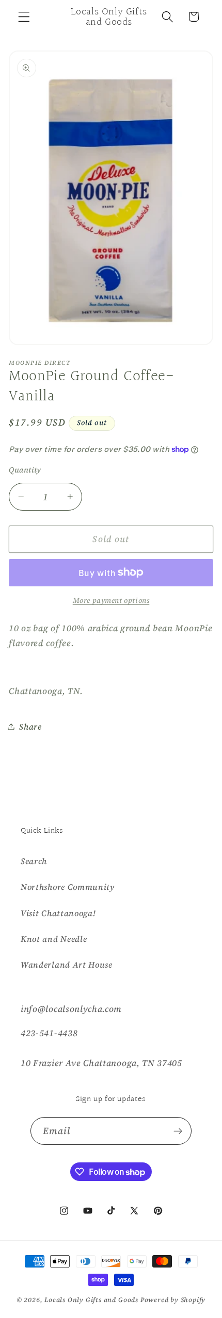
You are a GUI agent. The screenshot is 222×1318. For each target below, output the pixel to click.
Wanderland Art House (67, 964)
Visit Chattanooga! (58, 913)
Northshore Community (68, 886)
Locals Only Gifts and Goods (91, 1299)
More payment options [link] (111, 600)
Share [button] (30, 726)
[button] (24, 17)
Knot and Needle (54, 938)
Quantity (25, 470)
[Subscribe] (178, 1131)
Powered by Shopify (173, 1299)
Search (34, 861)
